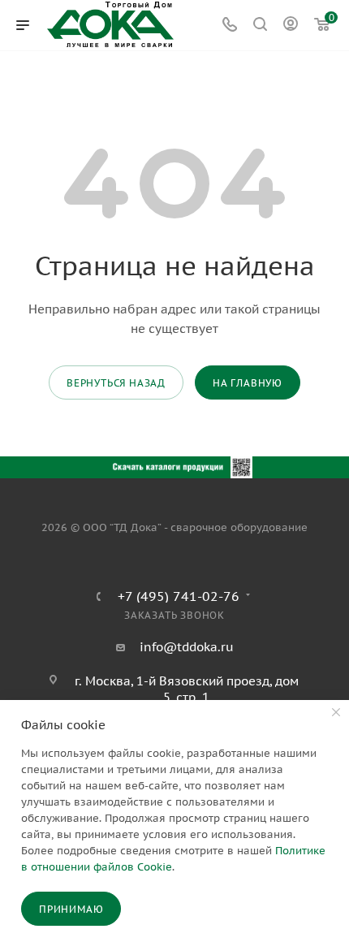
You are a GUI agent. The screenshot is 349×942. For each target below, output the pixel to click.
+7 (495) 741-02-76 (178, 596)
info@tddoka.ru (187, 647)
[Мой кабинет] (290, 25)
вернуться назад (116, 383)
